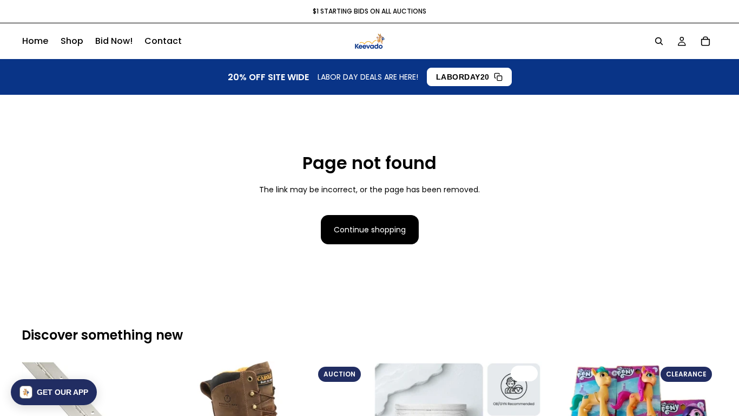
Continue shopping (370, 229)
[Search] (659, 41)
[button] (54, 392)
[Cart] (705, 41)
